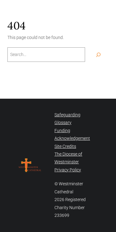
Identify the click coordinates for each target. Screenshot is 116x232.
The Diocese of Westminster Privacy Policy (68, 162)
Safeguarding (67, 114)
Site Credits (65, 146)
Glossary (62, 122)
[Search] (98, 54)
